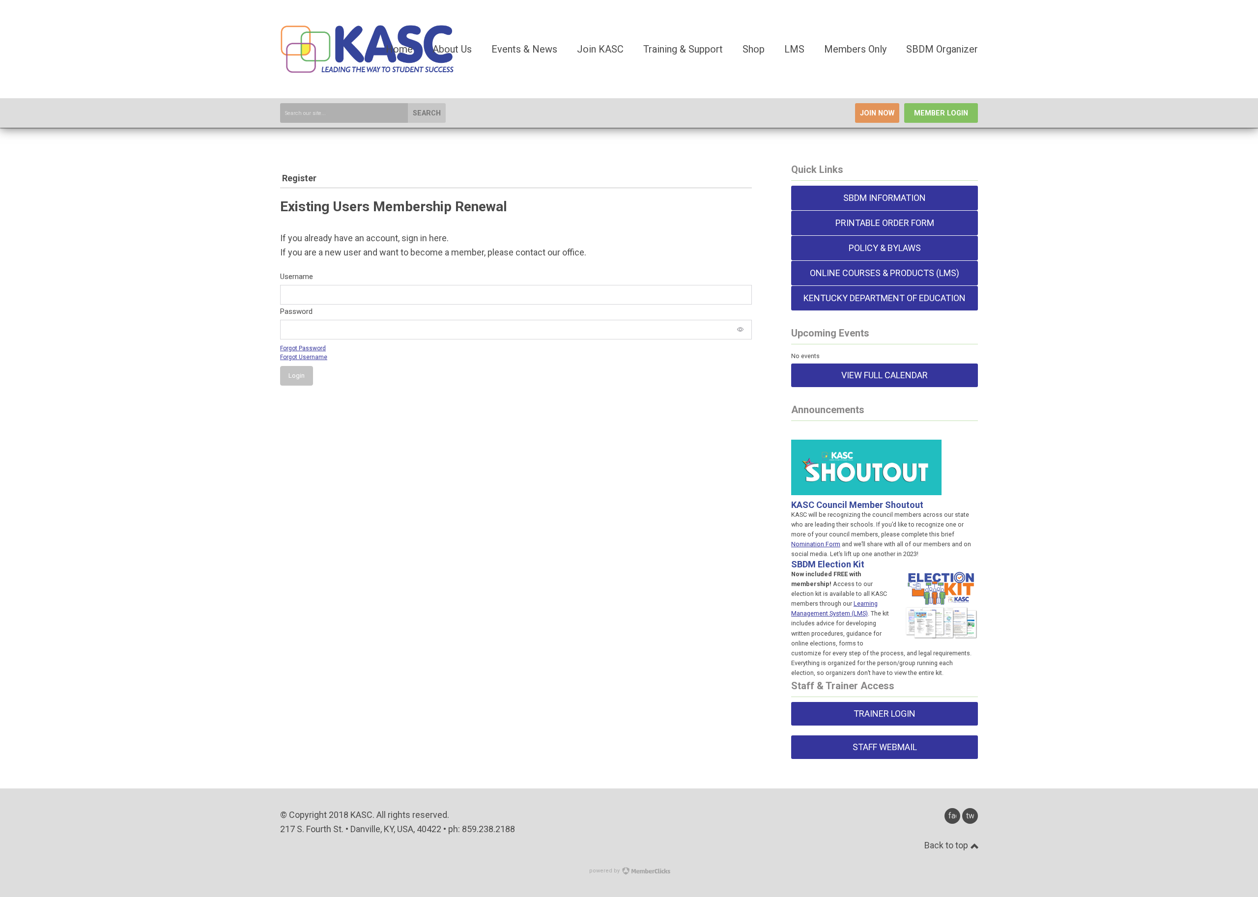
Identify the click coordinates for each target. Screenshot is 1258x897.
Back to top (947, 845)
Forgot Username (303, 357)
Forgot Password (303, 348)
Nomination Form (815, 544)
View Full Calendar (884, 375)
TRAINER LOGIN (884, 713)
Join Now (877, 113)
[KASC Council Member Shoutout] (866, 483)
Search (427, 113)
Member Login (941, 113)
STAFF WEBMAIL (885, 747)
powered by (605, 871)
